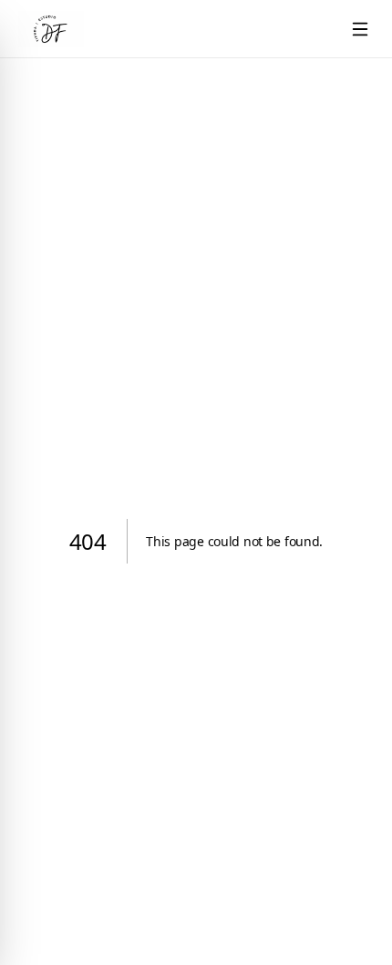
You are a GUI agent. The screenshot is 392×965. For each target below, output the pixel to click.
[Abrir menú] (360, 29)
